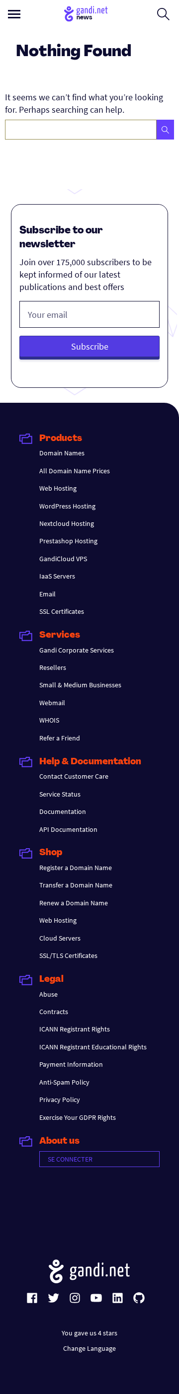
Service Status (60, 794)
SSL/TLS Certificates (68, 955)
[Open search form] (163, 13)
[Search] (165, 130)
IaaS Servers (57, 576)
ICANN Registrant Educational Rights (93, 1046)
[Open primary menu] (14, 14)
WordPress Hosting (67, 506)
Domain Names (62, 452)
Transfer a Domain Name (75, 884)
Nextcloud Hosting (66, 523)
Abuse (48, 994)
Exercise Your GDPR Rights (77, 1117)
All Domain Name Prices (74, 470)
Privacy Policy (59, 1099)
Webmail (52, 702)
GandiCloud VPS (63, 558)
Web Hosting (58, 488)
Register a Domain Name (75, 867)
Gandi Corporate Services (76, 650)
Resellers (52, 667)
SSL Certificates (61, 611)
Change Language (89, 1348)
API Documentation (68, 829)
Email (47, 593)
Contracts (53, 1011)
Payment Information (71, 1064)
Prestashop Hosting (68, 540)
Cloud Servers (60, 938)
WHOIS (49, 720)
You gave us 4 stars (89, 1332)
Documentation (62, 811)
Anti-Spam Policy (64, 1082)
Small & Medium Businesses (80, 684)
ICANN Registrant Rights (74, 1029)
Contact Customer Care (73, 776)
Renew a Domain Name (73, 902)
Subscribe (89, 346)
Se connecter (70, 1159)
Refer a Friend (59, 738)
